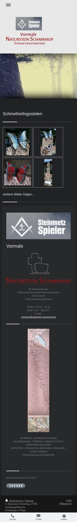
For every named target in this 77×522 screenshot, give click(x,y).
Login (69, 500)
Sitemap (29, 501)
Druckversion (16, 501)
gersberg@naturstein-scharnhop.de (38, 317)
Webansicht (65, 503)
